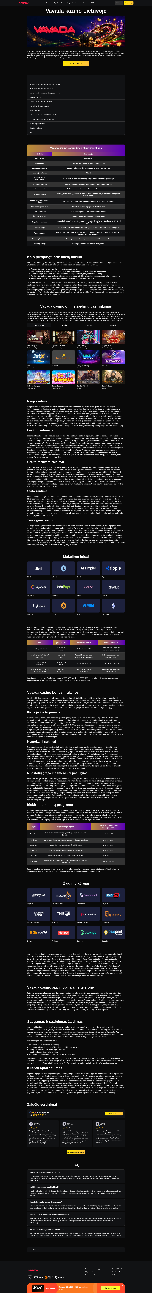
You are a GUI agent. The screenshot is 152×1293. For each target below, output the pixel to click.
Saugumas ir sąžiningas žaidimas (42, 119)
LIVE (62, 325)
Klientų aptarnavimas (37, 124)
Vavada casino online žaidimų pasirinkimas (45, 93)
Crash (87, 325)
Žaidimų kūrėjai (35, 110)
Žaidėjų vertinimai (36, 128)
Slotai (112, 325)
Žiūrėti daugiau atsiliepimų (76, 1152)
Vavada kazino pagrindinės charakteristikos (45, 84)
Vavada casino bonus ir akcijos (41, 102)
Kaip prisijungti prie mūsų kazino (41, 88)
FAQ (31, 132)
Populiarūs (37, 325)
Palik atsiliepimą (114, 1113)
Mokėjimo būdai (35, 97)
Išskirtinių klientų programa (39, 106)
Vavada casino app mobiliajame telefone (44, 115)
